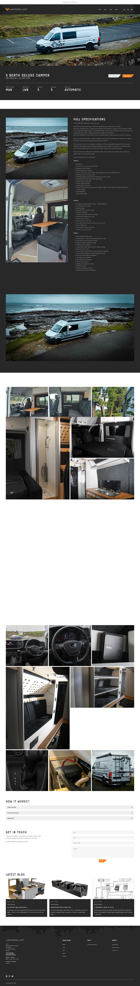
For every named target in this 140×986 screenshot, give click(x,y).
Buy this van (113, 76)
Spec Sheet (127, 76)
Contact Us (114, 950)
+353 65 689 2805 (10, 953)
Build (64, 953)
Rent (64, 950)
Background (115, 944)
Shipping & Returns (92, 944)
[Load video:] (70, 328)
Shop (64, 947)
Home (64, 944)
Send (101, 861)
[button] (111, 9)
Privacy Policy (115, 947)
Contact (64, 956)
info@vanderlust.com (11, 954)
